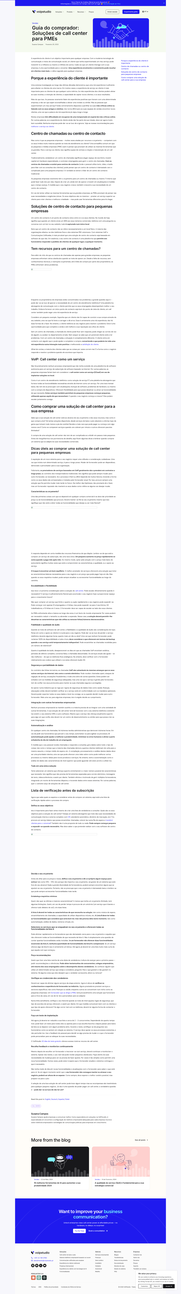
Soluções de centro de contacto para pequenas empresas (134, 73)
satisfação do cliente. (90, 344)
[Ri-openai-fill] (39, 1277)
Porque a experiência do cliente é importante (134, 62)
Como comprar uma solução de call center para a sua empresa (133, 78)
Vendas (35, 23)
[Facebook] (36, 1265)
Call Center (36, 1106)
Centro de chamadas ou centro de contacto (135, 67)
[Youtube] (44, 1265)
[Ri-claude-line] (33, 1277)
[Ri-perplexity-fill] (44, 1277)
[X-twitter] (40, 1265)
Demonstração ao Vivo (111, 4)
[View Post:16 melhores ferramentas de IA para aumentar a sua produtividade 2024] (60, 1162)
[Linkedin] (33, 1265)
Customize (144, 1286)
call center (79, 591)
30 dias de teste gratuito (51, 1041)
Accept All (169, 1286)
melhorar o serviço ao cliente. (42, 126)
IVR (69, 817)
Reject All (157, 1286)
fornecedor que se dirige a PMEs (63, 993)
